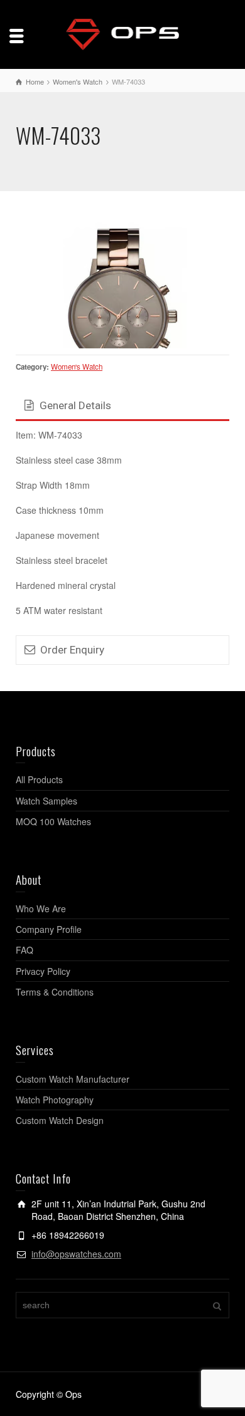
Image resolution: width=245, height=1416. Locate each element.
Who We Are (41, 914)
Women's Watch (76, 373)
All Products (39, 785)
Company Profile (49, 935)
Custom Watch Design (60, 1126)
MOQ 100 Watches (53, 827)
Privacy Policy (43, 977)
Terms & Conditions (55, 998)
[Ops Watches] (122, 33)
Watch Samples (46, 806)
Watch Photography (55, 1105)
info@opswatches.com (76, 1259)
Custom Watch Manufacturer (72, 1084)
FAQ (24, 956)
